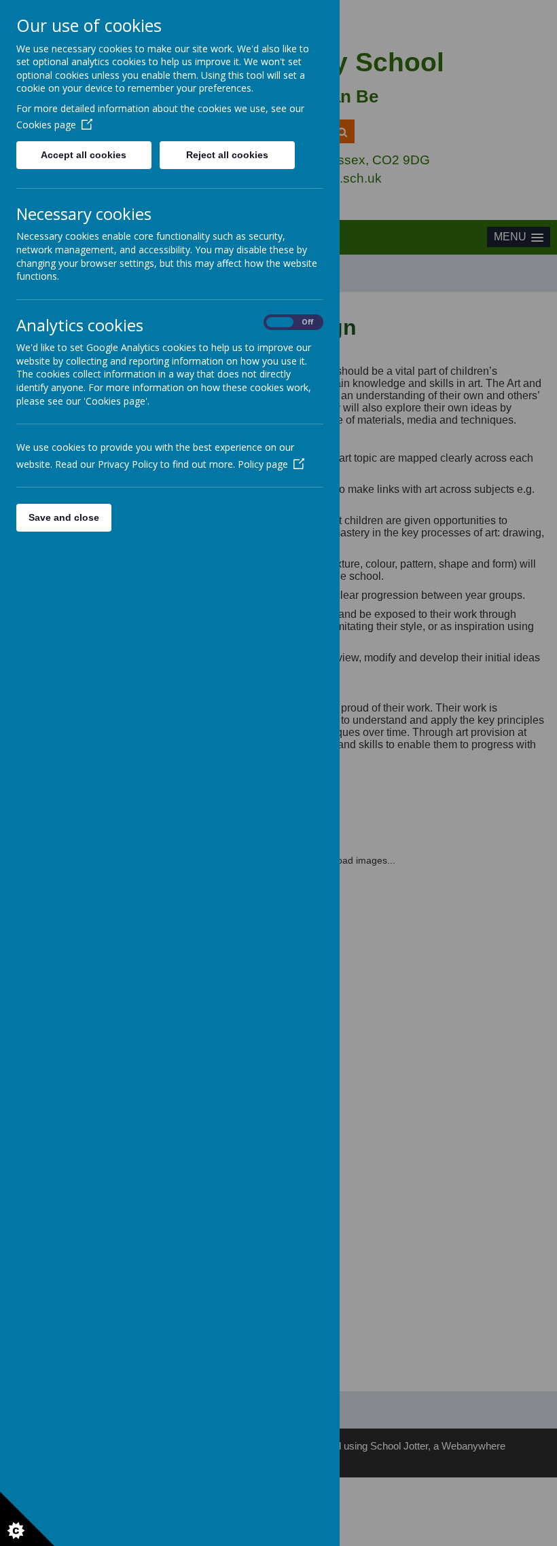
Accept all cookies (83, 154)
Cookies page (46, 124)
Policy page (263, 464)
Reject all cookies (227, 154)
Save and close (64, 517)
